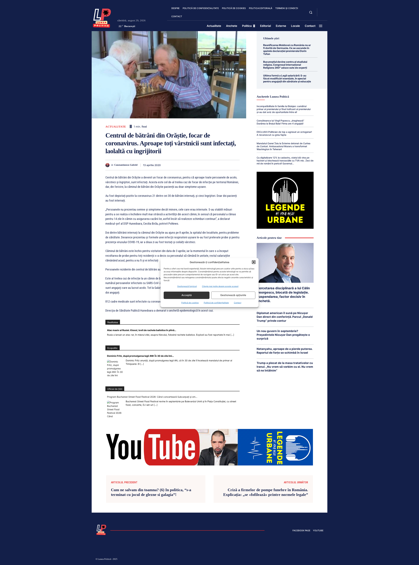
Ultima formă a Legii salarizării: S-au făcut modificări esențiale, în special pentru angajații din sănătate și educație (287, 78)
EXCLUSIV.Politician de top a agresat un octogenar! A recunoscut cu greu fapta (284, 133)
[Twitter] (176, 165)
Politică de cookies (190, 302)
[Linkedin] (198, 165)
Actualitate (115, 126)
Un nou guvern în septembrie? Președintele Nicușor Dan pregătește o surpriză (283, 334)
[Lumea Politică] (101, 17)
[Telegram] (221, 165)
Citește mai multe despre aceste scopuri (220, 286)
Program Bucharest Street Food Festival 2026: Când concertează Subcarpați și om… (152, 396)
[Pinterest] (183, 165)
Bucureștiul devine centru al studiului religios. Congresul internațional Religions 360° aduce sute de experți (285, 64)
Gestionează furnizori (187, 286)
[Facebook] (168, 165)
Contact (237, 302)
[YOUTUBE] (322, 14)
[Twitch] (299, 559)
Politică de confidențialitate (216, 302)
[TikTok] (291, 559)
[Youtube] (322, 559)
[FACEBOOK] (322, 10)
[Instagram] (283, 559)
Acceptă (187, 295)
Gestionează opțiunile (233, 295)
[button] (253, 262)
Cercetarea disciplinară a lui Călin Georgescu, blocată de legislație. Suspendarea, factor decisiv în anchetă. (283, 294)
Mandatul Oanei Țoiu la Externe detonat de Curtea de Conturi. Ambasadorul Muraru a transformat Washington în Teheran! (283, 146)
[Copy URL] (228, 165)
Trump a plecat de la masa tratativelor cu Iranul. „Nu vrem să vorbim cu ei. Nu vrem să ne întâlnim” (285, 366)
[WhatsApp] (191, 165)
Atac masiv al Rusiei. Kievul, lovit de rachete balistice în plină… (141, 330)
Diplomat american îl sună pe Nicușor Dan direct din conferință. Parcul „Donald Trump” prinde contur (285, 316)
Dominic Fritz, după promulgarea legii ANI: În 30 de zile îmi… (140, 355)
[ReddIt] (206, 165)
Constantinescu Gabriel (125, 165)
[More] (236, 165)
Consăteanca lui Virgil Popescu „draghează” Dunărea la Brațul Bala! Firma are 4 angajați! (280, 122)
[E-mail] (213, 165)
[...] (232, 334)
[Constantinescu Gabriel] (108, 165)
